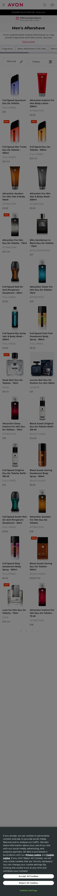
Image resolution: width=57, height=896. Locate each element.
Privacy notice (33, 855)
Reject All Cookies (28, 883)
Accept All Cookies (28, 876)
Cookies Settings (28, 890)
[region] (28, 861)
